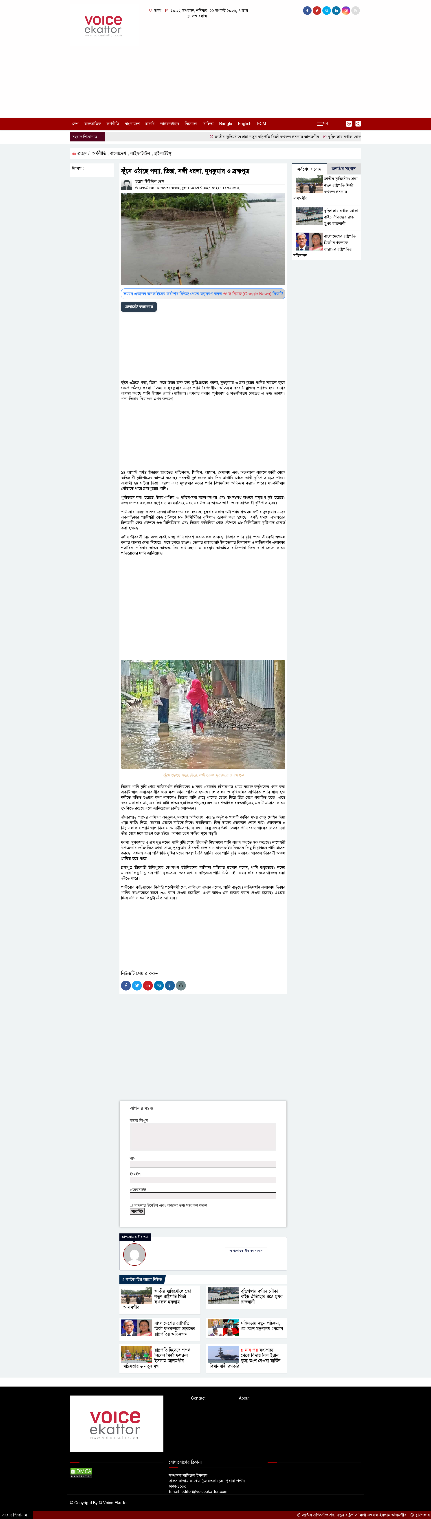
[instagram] (326, 10)
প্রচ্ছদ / (83, 153)
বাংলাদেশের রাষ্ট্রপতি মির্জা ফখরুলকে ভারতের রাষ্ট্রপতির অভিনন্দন (174, 1329)
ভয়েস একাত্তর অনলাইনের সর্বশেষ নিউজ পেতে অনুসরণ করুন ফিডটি (203, 293)
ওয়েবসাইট (138, 1189)
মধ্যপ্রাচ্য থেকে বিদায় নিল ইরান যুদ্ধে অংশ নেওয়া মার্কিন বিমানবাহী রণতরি (245, 1358)
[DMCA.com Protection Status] (81, 1472)
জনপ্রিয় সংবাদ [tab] (344, 169)
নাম (133, 1158)
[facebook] (307, 10)
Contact (198, 1398)
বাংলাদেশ (132, 123)
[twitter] (317, 10)
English (244, 123)
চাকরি (150, 123)
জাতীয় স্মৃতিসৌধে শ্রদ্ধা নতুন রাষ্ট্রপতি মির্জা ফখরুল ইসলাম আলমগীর (229, 136)
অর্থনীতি (113, 123)
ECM (261, 123)
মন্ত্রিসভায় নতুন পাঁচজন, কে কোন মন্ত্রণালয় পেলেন (262, 1326)
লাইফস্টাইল (169, 123)
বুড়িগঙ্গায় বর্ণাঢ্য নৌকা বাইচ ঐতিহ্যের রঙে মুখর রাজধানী (334, 136)
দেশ (75, 123)
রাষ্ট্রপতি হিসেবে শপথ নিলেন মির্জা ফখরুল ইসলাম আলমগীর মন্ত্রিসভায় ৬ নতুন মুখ (156, 1358)
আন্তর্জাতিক (92, 123)
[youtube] (346, 10)
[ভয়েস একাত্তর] (104, 24)
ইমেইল (135, 1173)
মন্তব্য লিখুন (139, 1120)
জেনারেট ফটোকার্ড (139, 306)
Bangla (225, 123)
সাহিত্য (208, 123)
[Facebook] (126, 986)
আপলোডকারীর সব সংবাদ (246, 1251)
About (244, 1398)
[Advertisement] (215, 79)
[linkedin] (336, 10)
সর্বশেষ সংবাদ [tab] (309, 169)
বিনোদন (191, 123)
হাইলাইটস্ (162, 153)
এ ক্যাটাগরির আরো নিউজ (142, 1279)
